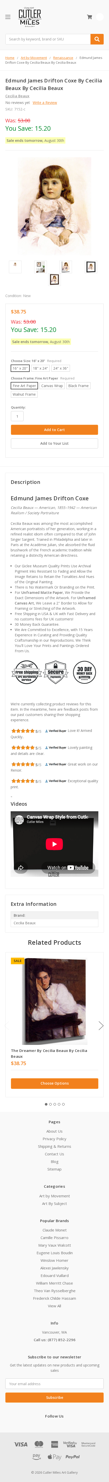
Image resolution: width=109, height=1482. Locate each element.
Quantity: (18, 407)
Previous (7, 1025)
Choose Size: (36, 360)
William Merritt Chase (54, 1283)
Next (101, 1025)
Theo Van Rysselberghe (55, 1290)
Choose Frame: (43, 378)
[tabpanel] (54, 1024)
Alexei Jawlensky (54, 1267)
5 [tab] (63, 1104)
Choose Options (55, 1083)
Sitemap (54, 1169)
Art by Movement (54, 1195)
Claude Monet (55, 1229)
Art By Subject (54, 1203)
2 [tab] (50, 1104)
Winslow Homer (54, 1260)
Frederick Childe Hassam (54, 1298)
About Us (54, 1131)
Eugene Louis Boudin (55, 1252)
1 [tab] (46, 1104)
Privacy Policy (54, 1138)
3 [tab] (54, 1104)
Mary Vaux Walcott (54, 1245)
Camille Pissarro (54, 1237)
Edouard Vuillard (55, 1275)
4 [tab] (59, 1104)
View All (54, 1305)
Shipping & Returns (54, 1146)
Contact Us (54, 1153)
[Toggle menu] (8, 17)
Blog (55, 1161)
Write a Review (45, 102)
